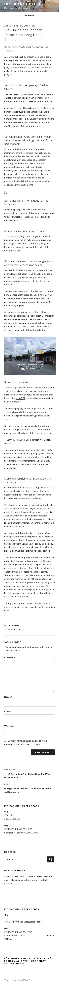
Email (8, 711)
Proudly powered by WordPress (19, 980)
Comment (9, 657)
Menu (31, 15)
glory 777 (14, 630)
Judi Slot (14, 626)
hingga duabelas (38, 415)
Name (8, 697)
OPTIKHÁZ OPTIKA (22, 4)
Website (9, 726)
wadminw (29, 26)
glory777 (20, 398)
